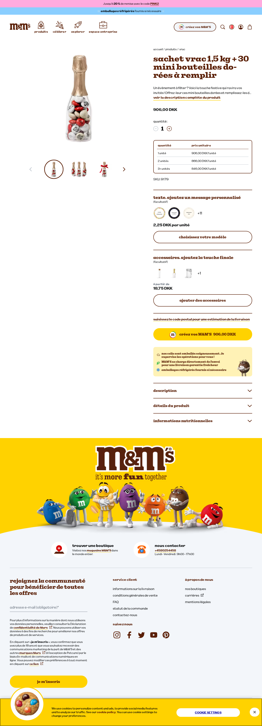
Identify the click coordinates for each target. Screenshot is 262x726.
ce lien (34, 664)
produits (171, 49)
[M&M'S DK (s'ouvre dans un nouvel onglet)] (129, 635)
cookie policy (106, 712)
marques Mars (30, 653)
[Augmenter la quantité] (169, 129)
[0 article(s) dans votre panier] (250, 27)
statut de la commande (130, 608)
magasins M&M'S (99, 550)
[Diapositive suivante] (126, 169)
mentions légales (198, 602)
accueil (158, 49)
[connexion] (241, 27)
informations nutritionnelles (182, 421)
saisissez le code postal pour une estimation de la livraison (201, 319)
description (165, 390)
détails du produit (171, 406)
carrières (192, 595)
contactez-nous (125, 615)
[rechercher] (223, 27)
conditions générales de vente (135, 595)
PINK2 (154, 3)
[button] (53, 169)
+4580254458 (165, 550)
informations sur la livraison (133, 589)
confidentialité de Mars (31, 627)
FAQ (116, 602)
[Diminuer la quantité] (156, 129)
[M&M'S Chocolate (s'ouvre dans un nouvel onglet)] (166, 635)
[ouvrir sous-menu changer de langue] (232, 27)
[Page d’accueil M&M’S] (20, 27)
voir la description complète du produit (187, 97)
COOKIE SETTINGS (208, 712)
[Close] (255, 712)
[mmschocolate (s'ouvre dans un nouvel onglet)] (117, 635)
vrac (182, 49)
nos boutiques (195, 589)
